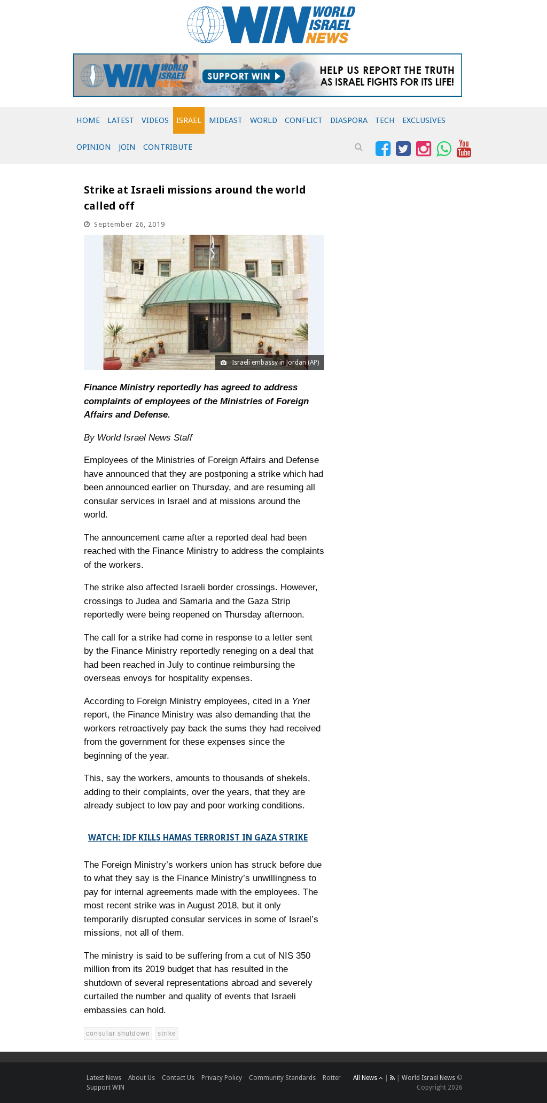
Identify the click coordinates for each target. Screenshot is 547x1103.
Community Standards (282, 1078)
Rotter (332, 1078)
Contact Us (178, 1078)
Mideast (226, 120)
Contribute (167, 147)
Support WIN (105, 1087)
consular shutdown (118, 1033)
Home (88, 120)
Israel (188, 120)
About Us (141, 1078)
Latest (120, 120)
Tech (385, 120)
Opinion (93, 147)
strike (167, 1033)
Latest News (104, 1078)
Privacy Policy (221, 1078)
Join (127, 147)
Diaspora (349, 120)
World (263, 120)
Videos (155, 120)
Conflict (304, 120)
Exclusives (424, 120)
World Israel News (428, 1078)
